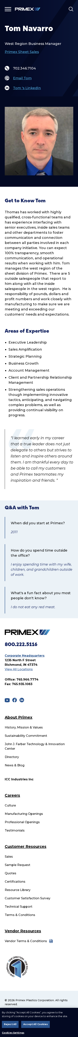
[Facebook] (14, 700)
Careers (12, 795)
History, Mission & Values (24, 727)
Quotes (10, 873)
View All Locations (19, 669)
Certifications (15, 881)
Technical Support (18, 906)
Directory (12, 757)
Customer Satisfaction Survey (27, 898)
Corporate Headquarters (24, 655)
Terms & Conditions (20, 915)
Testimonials (15, 830)
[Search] (71, 9)
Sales (9, 856)
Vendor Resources (23, 931)
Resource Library (17, 890)
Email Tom (22, 78)
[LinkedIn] (22, 700)
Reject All (10, 1024)
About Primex (18, 717)
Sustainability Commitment (26, 736)
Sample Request (17, 865)
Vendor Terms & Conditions (26, 941)
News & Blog (14, 765)
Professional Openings (22, 822)
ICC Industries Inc (19, 779)
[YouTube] (7, 700)
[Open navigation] (8, 9)
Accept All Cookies (35, 1024)
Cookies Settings (13, 1033)
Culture (10, 805)
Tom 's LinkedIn (27, 88)
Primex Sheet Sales (22, 52)
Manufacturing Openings (24, 814)
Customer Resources (25, 846)
